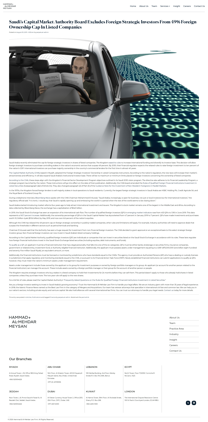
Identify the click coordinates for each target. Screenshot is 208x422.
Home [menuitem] (133, 6)
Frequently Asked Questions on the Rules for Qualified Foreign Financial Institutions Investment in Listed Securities (114, 280)
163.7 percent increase (29, 215)
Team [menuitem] (154, 6)
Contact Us (175, 351)
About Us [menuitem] (143, 6)
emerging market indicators (139, 213)
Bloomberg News (42, 198)
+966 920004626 (15, 379)
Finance (53, 297)
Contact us (168, 290)
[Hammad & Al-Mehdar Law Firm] (10, 6)
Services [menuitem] (164, 6)
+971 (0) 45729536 (54, 382)
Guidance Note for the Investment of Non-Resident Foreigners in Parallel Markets (130, 186)
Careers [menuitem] (187, 6)
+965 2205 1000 (92, 404)
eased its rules (115, 163)
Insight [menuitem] (176, 6)
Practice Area (176, 328)
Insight (173, 339)
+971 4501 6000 (53, 404)
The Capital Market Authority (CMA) (24, 173)
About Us (174, 317)
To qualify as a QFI (16, 245)
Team (172, 323)
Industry (174, 334)
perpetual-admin (42, 32)
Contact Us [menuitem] (199, 6)
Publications (36, 297)
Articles (28, 297)
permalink (85, 297)
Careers (173, 345)
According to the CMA (18, 180)
